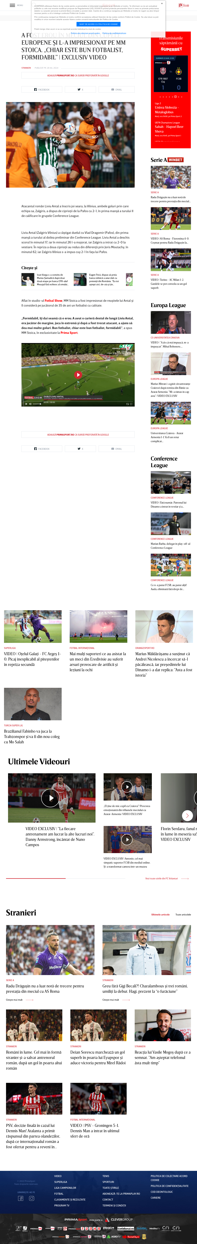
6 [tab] (175, 97)
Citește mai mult (14, 999)
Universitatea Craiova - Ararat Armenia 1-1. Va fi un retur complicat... (167, 437)
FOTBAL (58, 1193)
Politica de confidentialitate (114, 33)
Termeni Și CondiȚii (114, 1205)
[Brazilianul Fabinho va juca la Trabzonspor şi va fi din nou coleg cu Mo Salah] (33, 704)
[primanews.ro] (50, 1228)
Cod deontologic (162, 1191)
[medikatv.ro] (154, 1228)
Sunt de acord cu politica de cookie (98, 24)
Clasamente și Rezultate (70, 1199)
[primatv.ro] (18, 1228)
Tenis (106, 1176)
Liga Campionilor (65, 1187)
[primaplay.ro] (62, 1229)
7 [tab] (178, 96)
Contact (108, 1199)
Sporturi (108, 1181)
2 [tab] (163, 97)
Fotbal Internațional (82, 647)
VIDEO (58, 1176)
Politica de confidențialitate (170, 1185)
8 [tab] (181, 97)
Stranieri (26, 67)
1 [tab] (160, 97)
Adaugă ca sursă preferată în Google (78, 75)
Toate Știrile (111, 1187)
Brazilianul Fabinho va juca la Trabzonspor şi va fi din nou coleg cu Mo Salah (32, 736)
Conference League (162, 497)
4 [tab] (169, 97)
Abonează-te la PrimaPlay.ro (121, 1193)
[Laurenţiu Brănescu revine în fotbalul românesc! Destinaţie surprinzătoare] (132, 279)
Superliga (10, 647)
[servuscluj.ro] (131, 1236)
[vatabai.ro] (144, 1237)
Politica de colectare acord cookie (85, 33)
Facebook (20, 1198)
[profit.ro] (109, 1228)
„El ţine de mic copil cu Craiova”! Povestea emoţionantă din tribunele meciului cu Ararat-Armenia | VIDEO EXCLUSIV (127, 810)
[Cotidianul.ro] (125, 1228)
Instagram (31, 1198)
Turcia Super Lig (13, 725)
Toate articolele (183, 914)
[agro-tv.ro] (113, 1237)
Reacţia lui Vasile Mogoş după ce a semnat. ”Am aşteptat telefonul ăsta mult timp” (163, 1057)
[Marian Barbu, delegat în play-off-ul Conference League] (171, 523)
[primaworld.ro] (100, 1236)
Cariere (156, 1197)
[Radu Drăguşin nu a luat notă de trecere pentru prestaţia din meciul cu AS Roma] (171, 177)
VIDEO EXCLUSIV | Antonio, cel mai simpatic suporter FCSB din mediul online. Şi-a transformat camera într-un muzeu (127, 862)
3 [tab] (166, 97)
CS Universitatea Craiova (165, 337)
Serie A (155, 192)
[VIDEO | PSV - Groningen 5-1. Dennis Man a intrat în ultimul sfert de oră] (98, 1099)
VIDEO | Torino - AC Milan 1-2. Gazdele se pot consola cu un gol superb (169, 283)
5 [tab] (172, 97)
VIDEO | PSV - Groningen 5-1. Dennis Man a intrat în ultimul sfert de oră (94, 1130)
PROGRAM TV (61, 1205)
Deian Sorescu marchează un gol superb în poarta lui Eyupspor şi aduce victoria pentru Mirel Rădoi (98, 1057)
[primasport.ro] (84, 1228)
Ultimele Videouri (39, 761)
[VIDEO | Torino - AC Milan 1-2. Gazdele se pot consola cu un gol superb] (171, 259)
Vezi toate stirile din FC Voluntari (161, 878)
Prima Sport (76, 1219)
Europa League (159, 378)
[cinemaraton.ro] (165, 1228)
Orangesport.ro (144, 647)
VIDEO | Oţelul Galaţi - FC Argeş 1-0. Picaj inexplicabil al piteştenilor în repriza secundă (32, 659)
